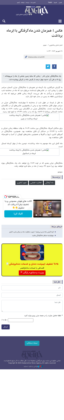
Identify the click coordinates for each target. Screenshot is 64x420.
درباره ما (27, 2)
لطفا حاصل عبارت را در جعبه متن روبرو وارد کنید (43, 315)
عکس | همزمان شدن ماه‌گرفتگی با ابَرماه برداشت (35, 33)
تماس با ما (33, 2)
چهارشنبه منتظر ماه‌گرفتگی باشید (43, 235)
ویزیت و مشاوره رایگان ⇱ (32, 273)
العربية (55, 2)
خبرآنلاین (32, 11)
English (50, 2)
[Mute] (40, 215)
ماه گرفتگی (49, 182)
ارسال (5, 326)
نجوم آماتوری (22, 182)
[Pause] (36, 215)
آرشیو (18, 2)
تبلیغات (23, 2)
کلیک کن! (18, 214)
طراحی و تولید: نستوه (31, 366)
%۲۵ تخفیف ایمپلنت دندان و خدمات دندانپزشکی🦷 (32, 264)
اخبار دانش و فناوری (56, 45)
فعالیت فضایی (36, 182)
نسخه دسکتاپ (32, 343)
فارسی (60, 2)
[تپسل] (5, 196)
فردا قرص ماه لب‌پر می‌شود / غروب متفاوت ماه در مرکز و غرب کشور (31, 232)
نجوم (44, 45)
